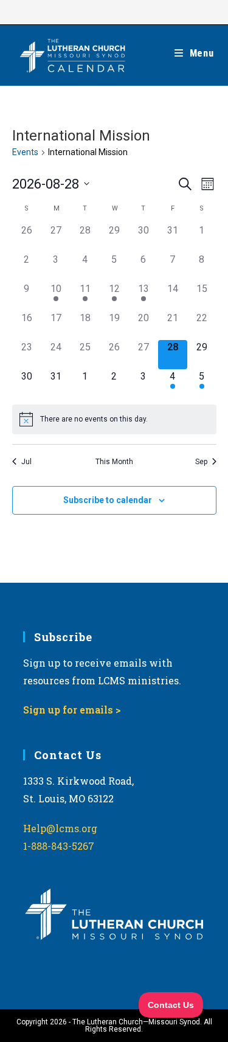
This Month (114, 461)
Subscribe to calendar (107, 500)
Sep (201, 461)
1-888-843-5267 (58, 845)
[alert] (114, 419)
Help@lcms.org (60, 828)
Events (25, 152)
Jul (26, 461)
